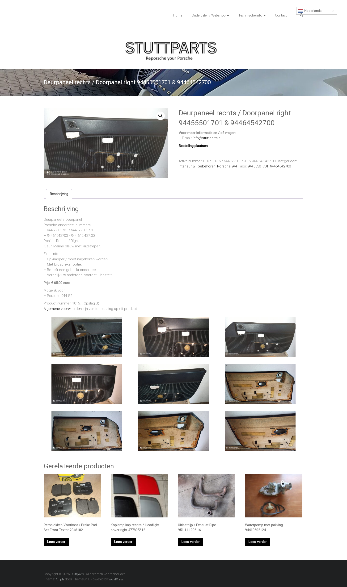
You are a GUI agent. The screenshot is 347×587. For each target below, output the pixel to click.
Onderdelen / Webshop (209, 15)
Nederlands (312, 10)
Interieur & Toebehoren (197, 166)
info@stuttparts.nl (207, 138)
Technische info (250, 15)
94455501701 (258, 166)
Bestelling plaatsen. (193, 146)
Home (177, 15)
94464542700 (280, 166)
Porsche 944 (227, 166)
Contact (281, 15)
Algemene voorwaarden (63, 309)
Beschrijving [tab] (59, 194)
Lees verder (56, 542)
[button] (160, 116)
